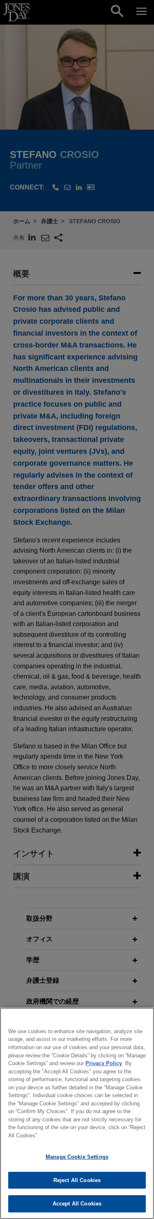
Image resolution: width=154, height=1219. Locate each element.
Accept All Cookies (77, 1204)
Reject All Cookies (77, 1180)
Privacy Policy (103, 1063)
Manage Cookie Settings (77, 1157)
